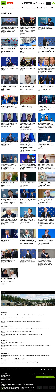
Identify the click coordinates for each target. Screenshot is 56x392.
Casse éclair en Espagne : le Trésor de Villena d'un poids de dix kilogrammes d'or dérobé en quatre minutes (25, 328)
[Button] (53, 3)
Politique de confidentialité (6, 377)
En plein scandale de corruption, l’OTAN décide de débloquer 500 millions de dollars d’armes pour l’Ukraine (28, 166)
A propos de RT (4, 373)
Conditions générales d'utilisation (5, 376)
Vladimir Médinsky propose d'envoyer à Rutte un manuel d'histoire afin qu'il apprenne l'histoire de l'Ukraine (45, 241)
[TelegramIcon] (41, 3)
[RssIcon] (44, 3)
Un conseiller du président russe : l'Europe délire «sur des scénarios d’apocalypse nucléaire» (9, 281)
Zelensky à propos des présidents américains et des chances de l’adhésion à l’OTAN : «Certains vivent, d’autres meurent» (46, 126)
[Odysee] (36, 3)
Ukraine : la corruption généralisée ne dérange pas (12, 348)
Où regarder (28, 3)
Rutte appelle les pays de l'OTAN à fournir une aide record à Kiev (9, 68)
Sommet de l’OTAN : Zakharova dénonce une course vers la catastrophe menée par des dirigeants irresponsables (9, 29)
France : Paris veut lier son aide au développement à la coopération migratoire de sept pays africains (23, 314)
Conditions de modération (6, 381)
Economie (39, 7)
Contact (2, 382)
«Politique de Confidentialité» (6, 390)
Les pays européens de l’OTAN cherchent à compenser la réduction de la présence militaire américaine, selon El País (9, 50)
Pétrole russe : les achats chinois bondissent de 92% (13, 358)
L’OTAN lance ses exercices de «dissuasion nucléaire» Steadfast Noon (28, 184)
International (12, 7)
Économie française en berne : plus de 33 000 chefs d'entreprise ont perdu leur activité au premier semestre (25, 355)
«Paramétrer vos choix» (19, 388)
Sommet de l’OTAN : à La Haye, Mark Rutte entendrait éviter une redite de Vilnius (9, 260)
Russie (18, 7)
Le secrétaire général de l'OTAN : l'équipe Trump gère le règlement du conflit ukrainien (28, 260)
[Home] (3, 3)
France (28, 7)
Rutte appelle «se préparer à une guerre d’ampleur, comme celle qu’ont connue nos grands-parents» (46, 145)
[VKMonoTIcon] (34, 3)
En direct (10, 3)
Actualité (4, 7)
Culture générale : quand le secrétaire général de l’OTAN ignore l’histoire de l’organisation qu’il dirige (8, 166)
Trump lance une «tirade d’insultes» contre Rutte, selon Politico (27, 68)
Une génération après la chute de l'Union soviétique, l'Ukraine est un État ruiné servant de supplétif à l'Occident (26, 345)
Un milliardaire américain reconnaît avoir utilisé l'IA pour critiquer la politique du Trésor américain (22, 334)
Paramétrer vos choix (5, 379)
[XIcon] (39, 3)
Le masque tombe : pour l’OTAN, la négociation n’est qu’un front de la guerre (45, 184)
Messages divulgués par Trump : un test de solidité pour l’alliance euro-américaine (28, 106)
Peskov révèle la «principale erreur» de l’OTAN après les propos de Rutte (8, 184)
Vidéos (52, 7)
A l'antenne (46, 7)
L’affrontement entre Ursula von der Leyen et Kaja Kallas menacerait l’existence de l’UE (9, 106)
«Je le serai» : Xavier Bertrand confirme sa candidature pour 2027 (16, 318)
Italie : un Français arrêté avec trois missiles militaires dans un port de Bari (17, 331)
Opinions (33, 7)
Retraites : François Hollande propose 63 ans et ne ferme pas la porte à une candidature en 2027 (22, 321)
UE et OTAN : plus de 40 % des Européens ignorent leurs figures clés (28, 201)
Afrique (23, 7)
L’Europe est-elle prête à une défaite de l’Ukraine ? (12, 342)
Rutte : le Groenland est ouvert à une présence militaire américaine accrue (9, 125)
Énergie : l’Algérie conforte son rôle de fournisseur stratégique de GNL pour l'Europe (19, 362)
